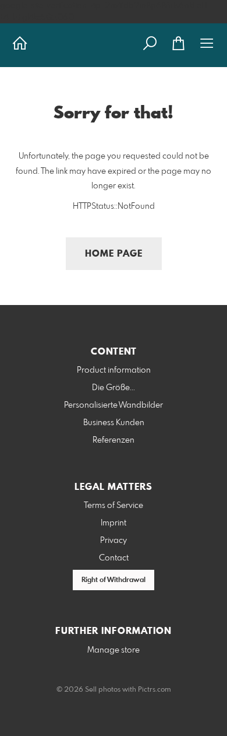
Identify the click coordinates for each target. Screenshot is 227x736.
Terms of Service (113, 506)
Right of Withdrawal (113, 580)
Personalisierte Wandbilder (113, 405)
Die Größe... (113, 388)
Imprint (113, 523)
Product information (114, 370)
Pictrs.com (154, 689)
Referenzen (113, 440)
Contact (114, 558)
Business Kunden (113, 423)
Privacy (113, 541)
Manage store (113, 650)
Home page (114, 254)
